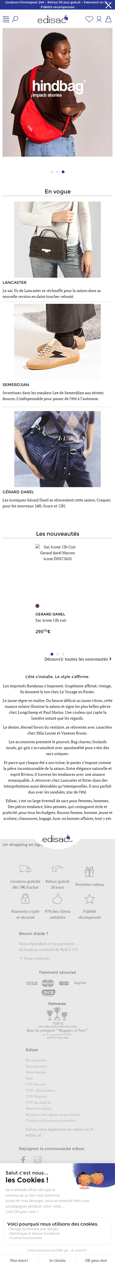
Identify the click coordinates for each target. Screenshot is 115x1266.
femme (76, 812)
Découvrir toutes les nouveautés (76, 659)
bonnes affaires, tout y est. (89, 818)
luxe (56, 818)
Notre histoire (36, 1072)
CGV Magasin (36, 1096)
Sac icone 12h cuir (50, 620)
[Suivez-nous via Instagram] (37, 1161)
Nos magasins (36, 1059)
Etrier (87, 780)
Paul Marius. (53, 712)
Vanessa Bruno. (74, 733)
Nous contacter (36, 958)
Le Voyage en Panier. (77, 691)
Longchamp (28, 712)
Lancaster (69, 780)
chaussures (27, 818)
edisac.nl (33, 1135)
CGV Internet (36, 1084)
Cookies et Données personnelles (51, 1120)
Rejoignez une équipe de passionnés (53, 1114)
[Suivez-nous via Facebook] (23, 1161)
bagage (45, 818)
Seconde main (36, 1066)
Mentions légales (39, 1108)
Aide (29, 1078)
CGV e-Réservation (40, 1090)
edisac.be (81, 1129)
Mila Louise (46, 733)
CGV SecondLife (38, 1102)
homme (90, 812)
